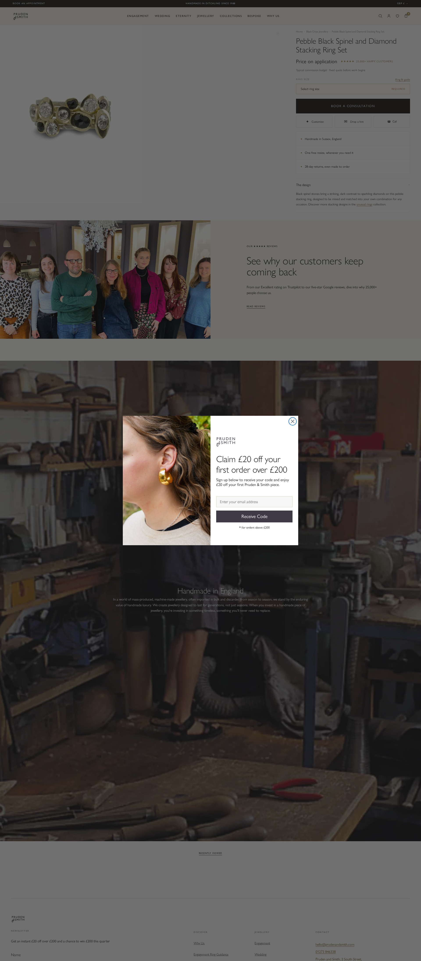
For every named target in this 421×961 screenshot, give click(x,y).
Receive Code (254, 516)
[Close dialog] (292, 421)
